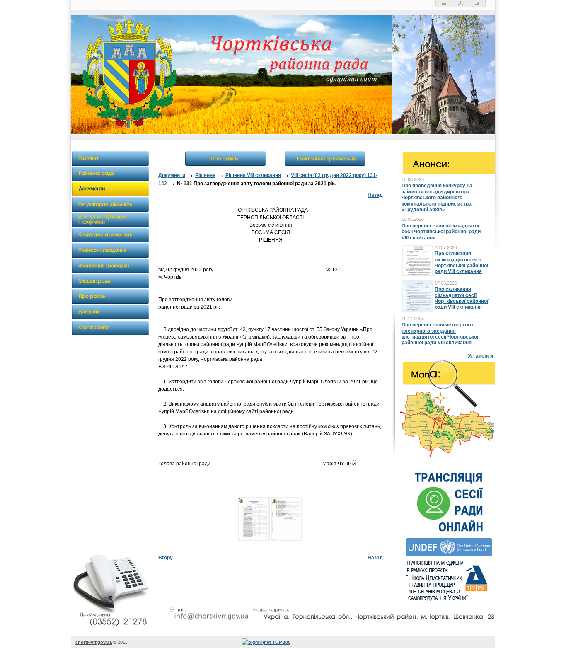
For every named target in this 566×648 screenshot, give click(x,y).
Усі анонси (480, 356)
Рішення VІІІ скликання (253, 175)
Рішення (205, 175)
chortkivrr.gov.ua (93, 642)
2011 (122, 642)
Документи (171, 175)
